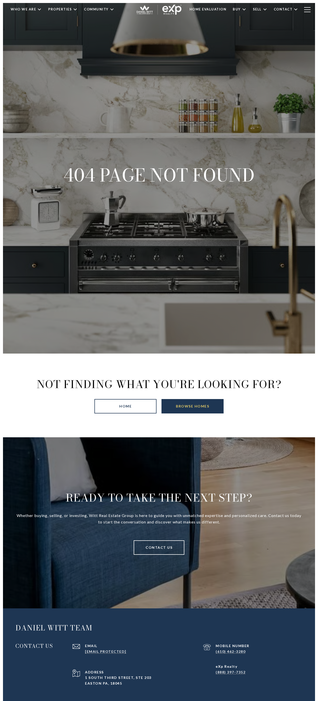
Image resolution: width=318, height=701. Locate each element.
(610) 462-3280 (230, 651)
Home (125, 406)
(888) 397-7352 (230, 672)
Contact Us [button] (159, 547)
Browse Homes (192, 406)
